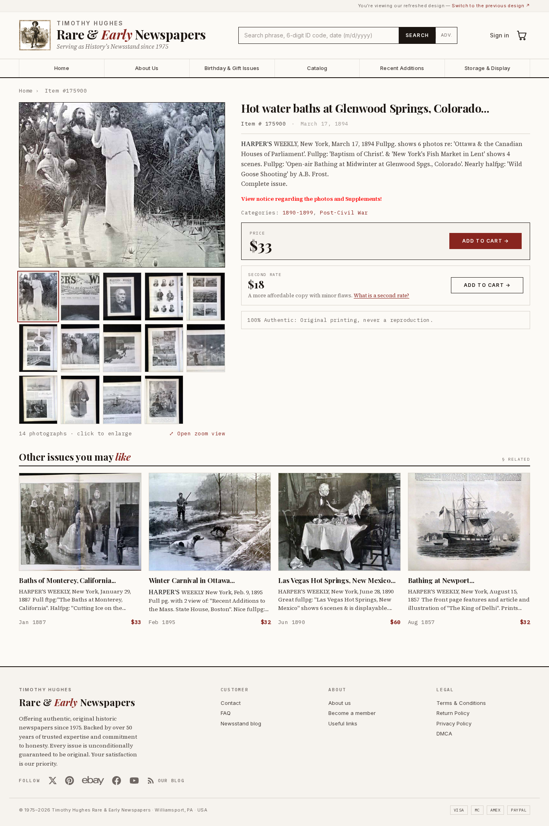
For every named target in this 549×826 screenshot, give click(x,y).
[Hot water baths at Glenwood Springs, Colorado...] (38, 296)
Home (61, 68)
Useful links (342, 723)
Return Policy (452, 713)
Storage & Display (487, 68)
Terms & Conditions (461, 703)
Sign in (499, 35)
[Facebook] (116, 780)
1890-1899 (298, 212)
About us (339, 703)
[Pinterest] (69, 780)
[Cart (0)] (522, 35)
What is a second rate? (381, 295)
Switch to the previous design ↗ (491, 5)
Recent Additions (402, 68)
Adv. (447, 35)
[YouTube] (134, 780)
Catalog (317, 68)
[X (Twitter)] (52, 780)
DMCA (444, 733)
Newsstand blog (241, 723)
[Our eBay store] (93, 780)
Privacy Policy (453, 723)
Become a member (352, 713)
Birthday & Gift (232, 68)
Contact (231, 703)
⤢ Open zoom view (197, 433)
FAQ (226, 713)
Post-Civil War (344, 212)
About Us (146, 68)
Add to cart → (485, 241)
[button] (122, 185)
